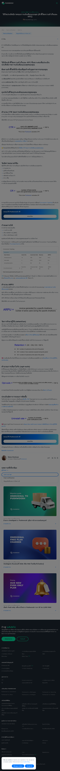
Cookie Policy (26, 761)
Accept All (29, 766)
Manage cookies (18, 766)
